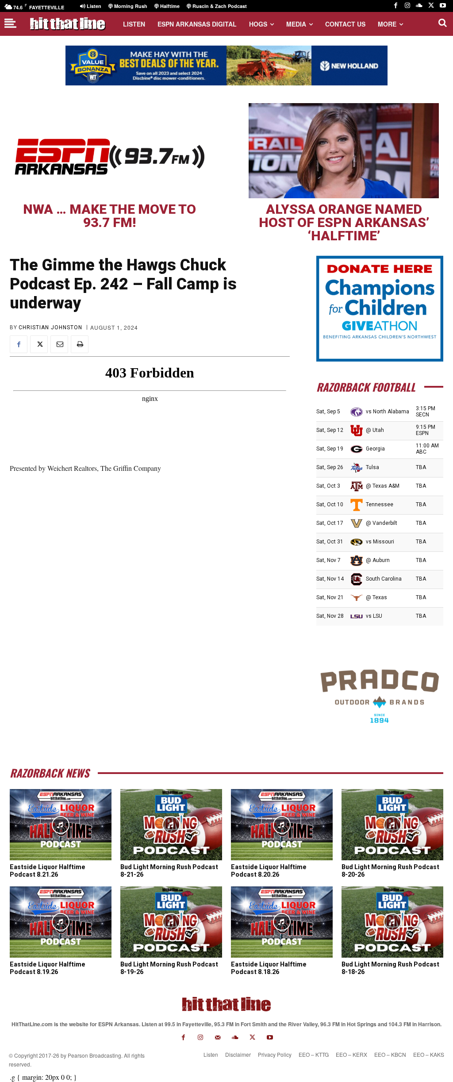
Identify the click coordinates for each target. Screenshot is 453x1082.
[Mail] (217, 1037)
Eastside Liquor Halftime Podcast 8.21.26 (47, 870)
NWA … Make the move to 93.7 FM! (109, 215)
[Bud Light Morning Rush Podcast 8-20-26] (392, 824)
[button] (442, 22)
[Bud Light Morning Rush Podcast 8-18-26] (392, 922)
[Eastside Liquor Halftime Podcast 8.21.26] (60, 824)
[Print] (79, 344)
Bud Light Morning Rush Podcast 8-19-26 (169, 968)
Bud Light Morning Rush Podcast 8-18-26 (390, 968)
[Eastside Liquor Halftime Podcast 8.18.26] (282, 922)
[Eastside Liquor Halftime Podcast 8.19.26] (60, 922)
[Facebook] (396, 6)
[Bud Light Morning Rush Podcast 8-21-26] (171, 824)
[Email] (59, 344)
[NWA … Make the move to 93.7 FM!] (109, 150)
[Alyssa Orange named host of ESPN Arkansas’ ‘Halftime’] (344, 150)
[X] (431, 6)
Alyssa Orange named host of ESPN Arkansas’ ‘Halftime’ (344, 222)
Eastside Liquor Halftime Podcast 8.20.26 (269, 870)
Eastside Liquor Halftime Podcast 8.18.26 (269, 968)
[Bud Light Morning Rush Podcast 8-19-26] (171, 922)
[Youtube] (443, 6)
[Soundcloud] (419, 6)
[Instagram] (408, 6)
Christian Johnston (50, 327)
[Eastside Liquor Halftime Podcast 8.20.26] (282, 824)
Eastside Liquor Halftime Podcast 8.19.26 (47, 968)
